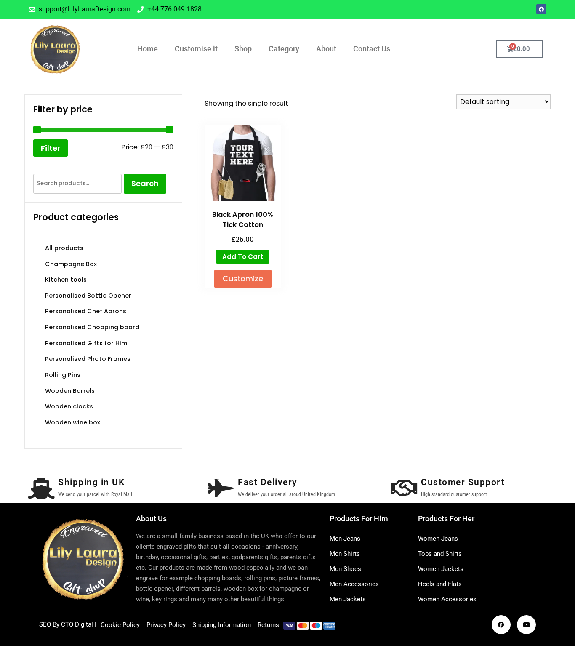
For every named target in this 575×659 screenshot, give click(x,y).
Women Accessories (447, 599)
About (326, 48)
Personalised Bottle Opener (88, 295)
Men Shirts (345, 554)
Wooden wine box (72, 422)
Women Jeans (438, 538)
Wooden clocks (69, 406)
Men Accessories (354, 584)
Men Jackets (348, 599)
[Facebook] (541, 9)
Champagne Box (71, 264)
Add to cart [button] (242, 256)
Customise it (196, 48)
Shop (243, 48)
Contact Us (371, 48)
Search (145, 183)
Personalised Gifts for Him (86, 343)
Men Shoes (345, 569)
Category (284, 48)
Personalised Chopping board (92, 327)
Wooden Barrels (70, 391)
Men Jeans (345, 538)
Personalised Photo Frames (87, 359)
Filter (50, 148)
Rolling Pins (62, 375)
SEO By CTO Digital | (67, 624)
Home (147, 48)
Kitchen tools (66, 279)
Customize (243, 278)
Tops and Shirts (440, 554)
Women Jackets (440, 569)
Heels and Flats (440, 584)
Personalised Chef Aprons (85, 311)
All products (64, 248)
